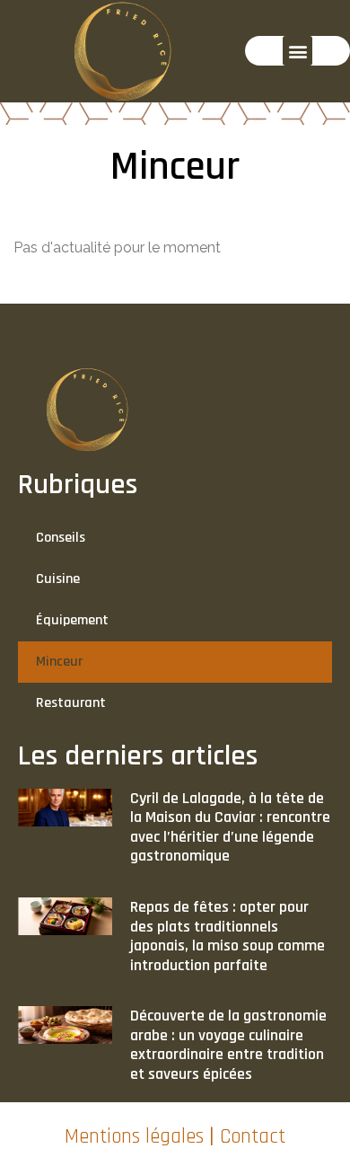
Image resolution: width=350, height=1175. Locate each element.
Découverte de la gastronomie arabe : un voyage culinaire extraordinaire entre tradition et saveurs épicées (228, 1044)
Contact (252, 1137)
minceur (59, 661)
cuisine (58, 579)
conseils (60, 537)
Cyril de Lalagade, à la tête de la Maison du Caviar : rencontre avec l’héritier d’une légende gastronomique (230, 827)
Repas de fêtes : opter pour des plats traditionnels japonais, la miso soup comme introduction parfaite (227, 936)
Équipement (72, 620)
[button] (297, 51)
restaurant (71, 703)
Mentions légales (134, 1137)
